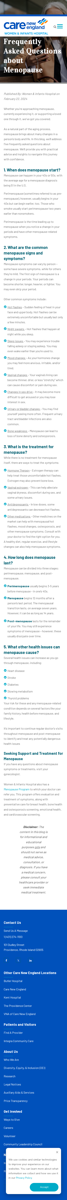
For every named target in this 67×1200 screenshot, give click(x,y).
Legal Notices (12, 1084)
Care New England (15, 989)
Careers (8, 1127)
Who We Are (11, 1059)
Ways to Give (12, 1119)
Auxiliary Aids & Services (19, 1092)
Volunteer (9, 1136)
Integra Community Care (19, 1041)
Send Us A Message (16, 930)
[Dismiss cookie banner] (57, 1153)
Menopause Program (16, 789)
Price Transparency (16, 1101)
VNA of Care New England (20, 1014)
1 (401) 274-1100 (13, 936)
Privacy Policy (24, 1178)
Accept (44, 1187)
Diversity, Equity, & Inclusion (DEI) (24, 1068)
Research (9, 1076)
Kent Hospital (12, 997)
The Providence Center (18, 1005)
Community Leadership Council (23, 1144)
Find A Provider (13, 1032)
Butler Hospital (13, 981)
